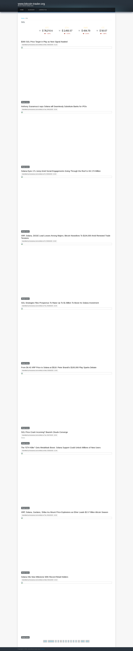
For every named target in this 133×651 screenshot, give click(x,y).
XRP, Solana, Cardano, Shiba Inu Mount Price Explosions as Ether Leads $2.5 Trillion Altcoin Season (64, 512)
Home (22, 10)
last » (87, 641)
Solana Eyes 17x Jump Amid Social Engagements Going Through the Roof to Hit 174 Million (61, 171)
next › (82, 641)
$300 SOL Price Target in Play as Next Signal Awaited (44, 42)
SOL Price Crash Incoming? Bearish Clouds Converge (44, 432)
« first (45, 641)
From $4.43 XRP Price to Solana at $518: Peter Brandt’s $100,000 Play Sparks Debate (58, 367)
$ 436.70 (85, 30)
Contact (42, 649)
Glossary (31, 10)
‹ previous (51, 641)
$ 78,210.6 (47, 30)
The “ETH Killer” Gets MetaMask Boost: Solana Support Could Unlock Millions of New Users (61, 448)
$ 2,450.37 (67, 30)
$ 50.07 (103, 30)
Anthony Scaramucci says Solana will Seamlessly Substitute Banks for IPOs (54, 106)
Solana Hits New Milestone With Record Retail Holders (44, 577)
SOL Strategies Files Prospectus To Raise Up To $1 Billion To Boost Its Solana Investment (60, 303)
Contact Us (43, 10)
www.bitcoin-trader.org (31, 3)
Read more (26, 102)
